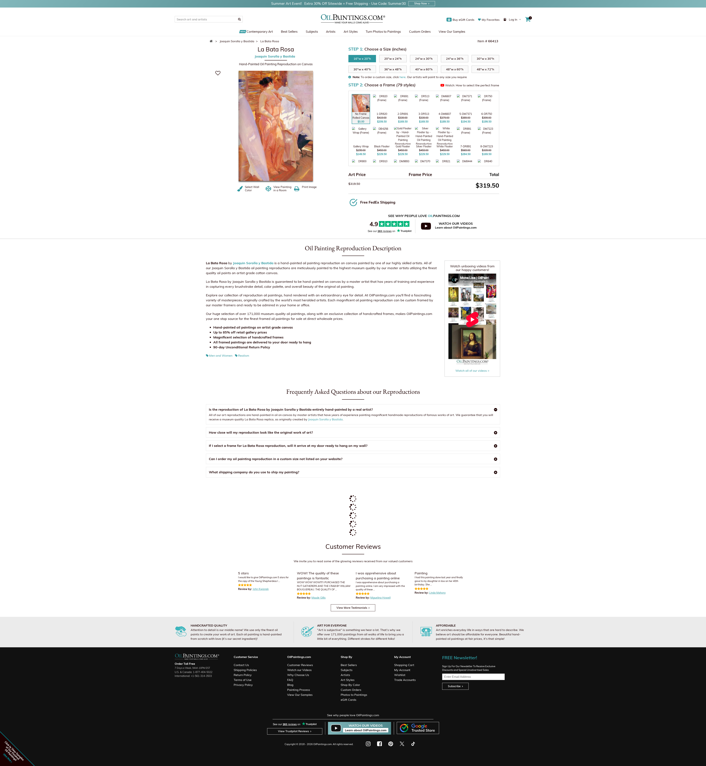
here (403, 77)
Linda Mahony (437, 592)
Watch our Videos (299, 670)
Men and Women (220, 355)
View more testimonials (351, 607)
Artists (330, 31)
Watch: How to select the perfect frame (472, 85)
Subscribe (454, 686)
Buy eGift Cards (463, 19)
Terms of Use (243, 680)
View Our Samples (452, 31)
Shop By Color (350, 685)
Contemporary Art (260, 31)
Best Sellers (289, 31)
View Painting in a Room (282, 188)
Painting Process (298, 690)
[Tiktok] (413, 744)
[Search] (239, 19)
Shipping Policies (245, 670)
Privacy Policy (243, 685)
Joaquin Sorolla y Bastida (275, 56)
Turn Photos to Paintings (383, 31)
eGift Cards (348, 700)
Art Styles (351, 31)
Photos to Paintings (354, 695)
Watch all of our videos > (472, 370)
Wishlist (399, 675)
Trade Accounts (405, 680)
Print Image (309, 187)
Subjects (312, 31)
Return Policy (243, 675)
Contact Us (241, 665)
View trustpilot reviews (293, 731)
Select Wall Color (252, 188)
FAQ (290, 680)
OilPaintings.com (322, 744)
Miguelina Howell (380, 597)
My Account (402, 670)
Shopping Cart (404, 665)
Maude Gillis (318, 597)
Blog (290, 685)
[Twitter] (402, 744)
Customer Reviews (300, 665)
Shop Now (420, 3)
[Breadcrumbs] (212, 41)
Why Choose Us (298, 675)
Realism (243, 355)
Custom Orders (420, 31)
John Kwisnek (261, 589)
